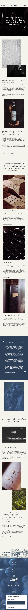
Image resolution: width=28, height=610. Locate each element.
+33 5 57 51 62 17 (14, 592)
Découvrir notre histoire (8, 153)
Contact (25, 5)
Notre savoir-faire (7, 224)
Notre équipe (6, 277)
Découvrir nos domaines (8, 537)
